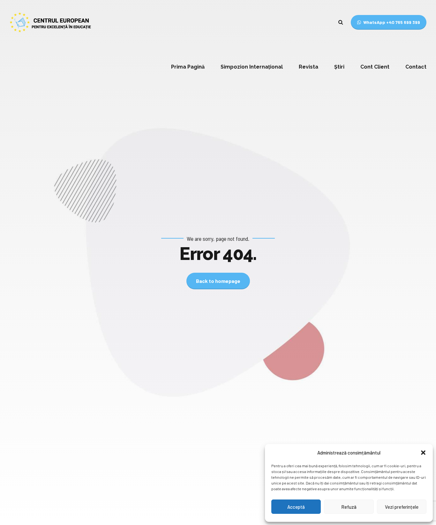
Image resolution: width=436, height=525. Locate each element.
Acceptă (296, 507)
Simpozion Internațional (252, 67)
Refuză (349, 507)
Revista (308, 67)
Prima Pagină (188, 67)
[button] (423, 452)
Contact (415, 67)
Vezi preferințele (401, 507)
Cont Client (374, 67)
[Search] (340, 22)
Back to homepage (218, 281)
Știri (339, 67)
